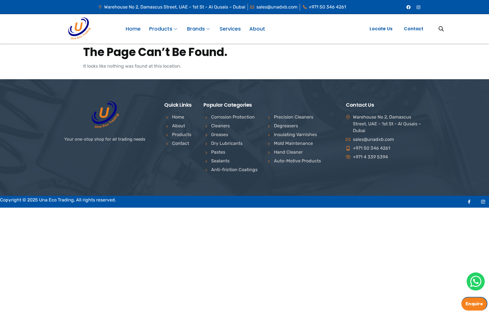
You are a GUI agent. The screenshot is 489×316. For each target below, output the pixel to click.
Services (230, 28)
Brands (196, 28)
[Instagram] (418, 7)
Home (133, 28)
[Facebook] (408, 7)
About (257, 28)
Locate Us (381, 28)
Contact (413, 28)
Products (160, 28)
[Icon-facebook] (469, 202)
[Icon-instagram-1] (483, 202)
